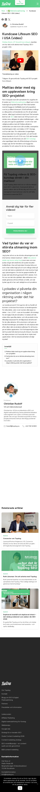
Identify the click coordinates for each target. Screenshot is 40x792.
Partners (5, 704)
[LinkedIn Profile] (11, 396)
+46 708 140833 (31, 426)
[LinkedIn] (6, 19)
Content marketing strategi (11, 740)
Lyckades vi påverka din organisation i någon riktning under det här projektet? (19, 362)
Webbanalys (6, 725)
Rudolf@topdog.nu (12, 426)
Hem (3, 11)
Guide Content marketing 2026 (13, 736)
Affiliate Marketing (8, 718)
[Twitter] (9, 19)
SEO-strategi (30, 139)
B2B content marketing (10, 750)
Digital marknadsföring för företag (14, 721)
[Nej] (37, 784)
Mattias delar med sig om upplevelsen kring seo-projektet (20, 352)
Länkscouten (6, 714)
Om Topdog (6, 690)
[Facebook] (3, 19)
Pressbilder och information (12, 707)
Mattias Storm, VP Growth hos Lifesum (16, 42)
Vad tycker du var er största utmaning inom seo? (20, 357)
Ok (20, 788)
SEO (12, 117)
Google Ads (6, 729)
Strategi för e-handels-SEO (11, 732)
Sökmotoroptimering (18, 102)
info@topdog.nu (8, 774)
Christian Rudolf (17, 24)
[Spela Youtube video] (20, 60)
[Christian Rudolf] (5, 25)
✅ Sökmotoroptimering (16, 11)
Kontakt (4, 694)
